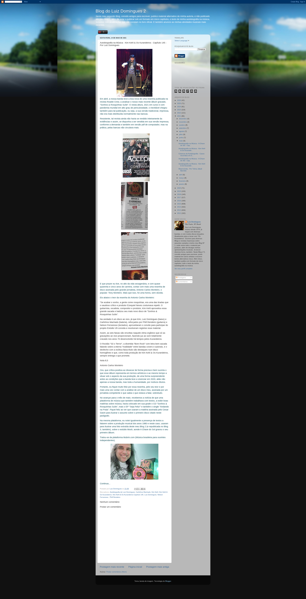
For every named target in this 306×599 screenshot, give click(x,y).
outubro (182, 125)
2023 (179, 110)
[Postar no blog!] (137, 489)
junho (181, 137)
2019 (179, 191)
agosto (182, 131)
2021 (179, 116)
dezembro (183, 119)
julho (181, 134)
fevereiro (182, 181)
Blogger (168, 581)
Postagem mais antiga (157, 567)
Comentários (182, 282)
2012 (179, 213)
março (181, 178)
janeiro (182, 184)
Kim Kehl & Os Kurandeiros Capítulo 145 (128, 495)
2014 (179, 207)
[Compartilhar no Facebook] (142, 489)
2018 (179, 194)
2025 (179, 103)
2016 (179, 201)
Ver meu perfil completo (183, 269)
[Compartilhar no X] (140, 489)
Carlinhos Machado (143, 492)
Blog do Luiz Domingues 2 (121, 11)
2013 (179, 210)
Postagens (181, 277)
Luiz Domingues (150, 495)
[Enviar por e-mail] (135, 489)
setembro (183, 128)
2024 (179, 107)
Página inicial (135, 567)
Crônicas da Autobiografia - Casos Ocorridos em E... (191, 154)
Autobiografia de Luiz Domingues (122, 492)
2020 (179, 188)
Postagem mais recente (112, 567)
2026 (179, 100)
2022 (179, 113)
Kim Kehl (155, 492)
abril (181, 175)
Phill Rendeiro (115, 497)
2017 (179, 197)
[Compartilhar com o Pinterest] (144, 489)
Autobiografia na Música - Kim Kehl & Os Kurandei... (192, 149)
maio (181, 141)
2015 (179, 204)
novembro (183, 122)
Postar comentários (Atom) (116, 572)
